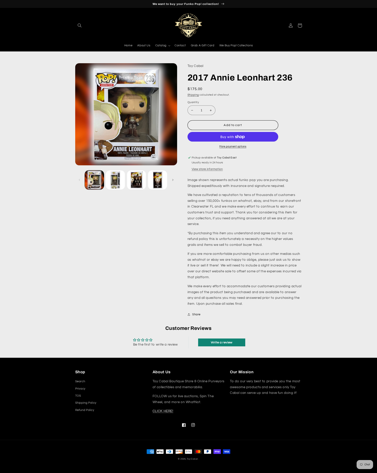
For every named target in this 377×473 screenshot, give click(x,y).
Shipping (193, 95)
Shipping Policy (85, 402)
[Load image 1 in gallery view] (94, 179)
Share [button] (196, 314)
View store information (207, 169)
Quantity (193, 102)
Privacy (80, 388)
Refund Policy (84, 410)
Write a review (221, 342)
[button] (79, 25)
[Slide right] (172, 180)
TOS (78, 395)
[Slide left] (79, 180)
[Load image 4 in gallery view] (157, 179)
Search (80, 381)
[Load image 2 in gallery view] (115, 179)
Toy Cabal (192, 459)
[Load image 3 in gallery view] (136, 179)
